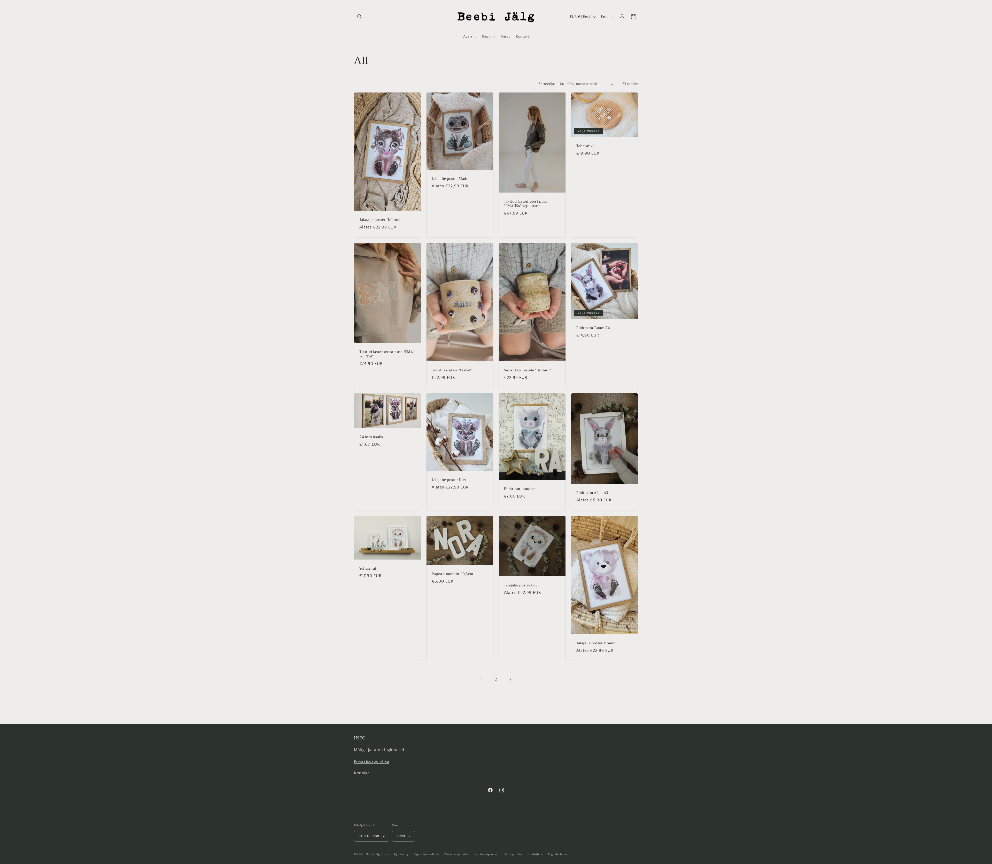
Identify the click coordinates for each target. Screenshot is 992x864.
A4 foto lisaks (371, 437)
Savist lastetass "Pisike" (452, 371)
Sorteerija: (546, 84)
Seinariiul (367, 569)
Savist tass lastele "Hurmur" (527, 371)
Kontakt (361, 773)
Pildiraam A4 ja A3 (592, 493)
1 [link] (482, 679)
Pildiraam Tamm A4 (593, 328)
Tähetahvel (586, 146)
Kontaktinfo (535, 854)
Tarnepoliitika (514, 854)
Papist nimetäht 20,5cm (452, 574)
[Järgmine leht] (510, 679)
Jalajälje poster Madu (450, 179)
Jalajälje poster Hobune (379, 220)
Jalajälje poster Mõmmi (596, 643)
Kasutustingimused (487, 854)
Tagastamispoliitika (426, 854)
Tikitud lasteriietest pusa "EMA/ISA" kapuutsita (525, 204)
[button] (359, 16)
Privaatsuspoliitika (371, 761)
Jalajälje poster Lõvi (521, 586)
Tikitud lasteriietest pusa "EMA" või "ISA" (386, 354)
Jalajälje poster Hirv (449, 480)
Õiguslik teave (558, 854)
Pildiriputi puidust (520, 489)
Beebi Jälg (373, 854)
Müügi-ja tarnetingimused (379, 749)
